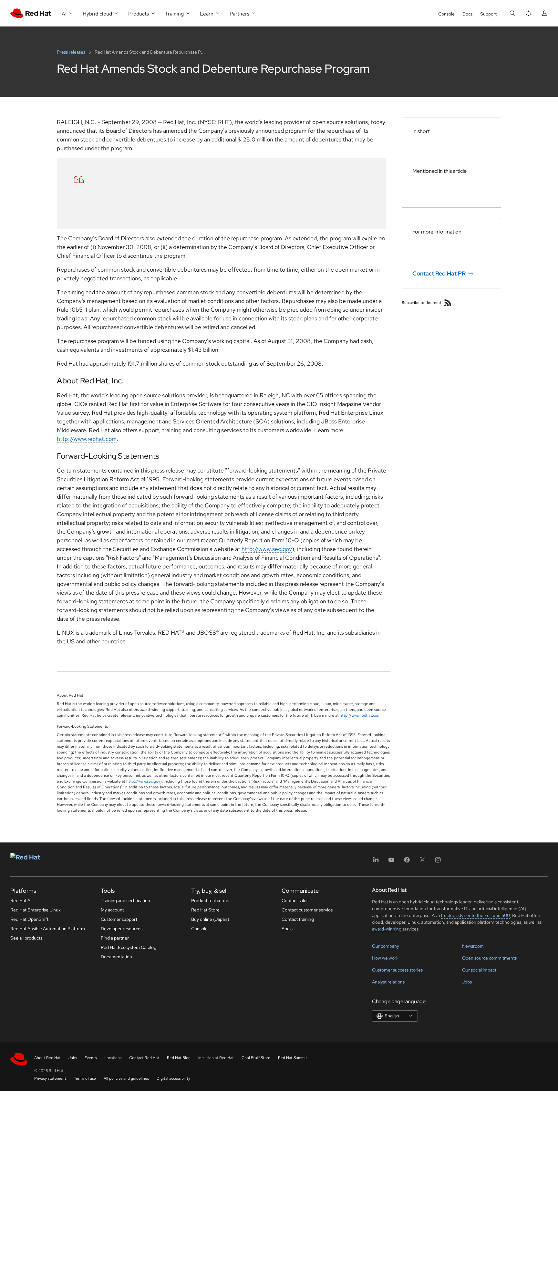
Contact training (298, 919)
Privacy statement (50, 1078)
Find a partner (115, 938)
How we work (385, 958)
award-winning (386, 929)
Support (488, 14)
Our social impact (479, 970)
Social (288, 928)
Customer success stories (397, 970)
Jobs (467, 982)
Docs (467, 14)
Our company (385, 946)
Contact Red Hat (144, 1057)
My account (112, 910)
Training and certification (125, 900)
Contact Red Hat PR (439, 273)
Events (91, 1057)
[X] (422, 861)
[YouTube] (391, 861)
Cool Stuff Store (256, 1057)
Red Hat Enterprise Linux (35, 910)
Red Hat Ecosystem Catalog (128, 947)
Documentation (116, 957)
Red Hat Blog (179, 1057)
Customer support (119, 919)
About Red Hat (47, 1057)
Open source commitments (489, 958)
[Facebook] (407, 861)
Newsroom (473, 946)
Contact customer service (307, 910)
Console (446, 14)
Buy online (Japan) (210, 919)
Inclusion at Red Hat (216, 1057)
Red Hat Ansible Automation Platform (47, 928)
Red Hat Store (205, 910)
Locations (112, 1057)
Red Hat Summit (292, 1057)
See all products (26, 938)
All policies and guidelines (126, 1078)
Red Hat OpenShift (29, 919)
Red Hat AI (21, 900)
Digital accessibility (173, 1078)
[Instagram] (438, 861)
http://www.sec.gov (267, 549)
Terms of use (85, 1078)
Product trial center (210, 900)
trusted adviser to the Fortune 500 (475, 915)
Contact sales (295, 900)
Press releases (71, 52)
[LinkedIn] (376, 861)
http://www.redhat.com (87, 438)
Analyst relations (388, 982)
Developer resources (121, 928)
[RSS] (448, 303)
